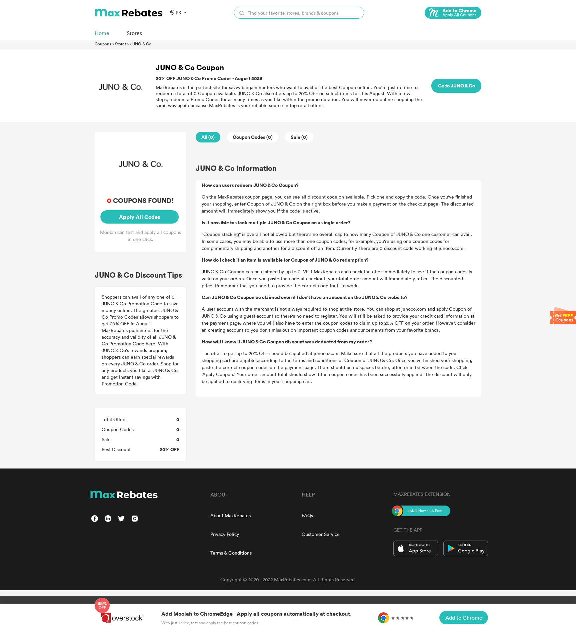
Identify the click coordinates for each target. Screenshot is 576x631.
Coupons (103, 44)
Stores (120, 44)
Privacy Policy (224, 534)
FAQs (307, 515)
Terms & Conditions (231, 553)
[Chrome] (453, 13)
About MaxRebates (230, 515)
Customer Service (321, 534)
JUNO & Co (140, 44)
